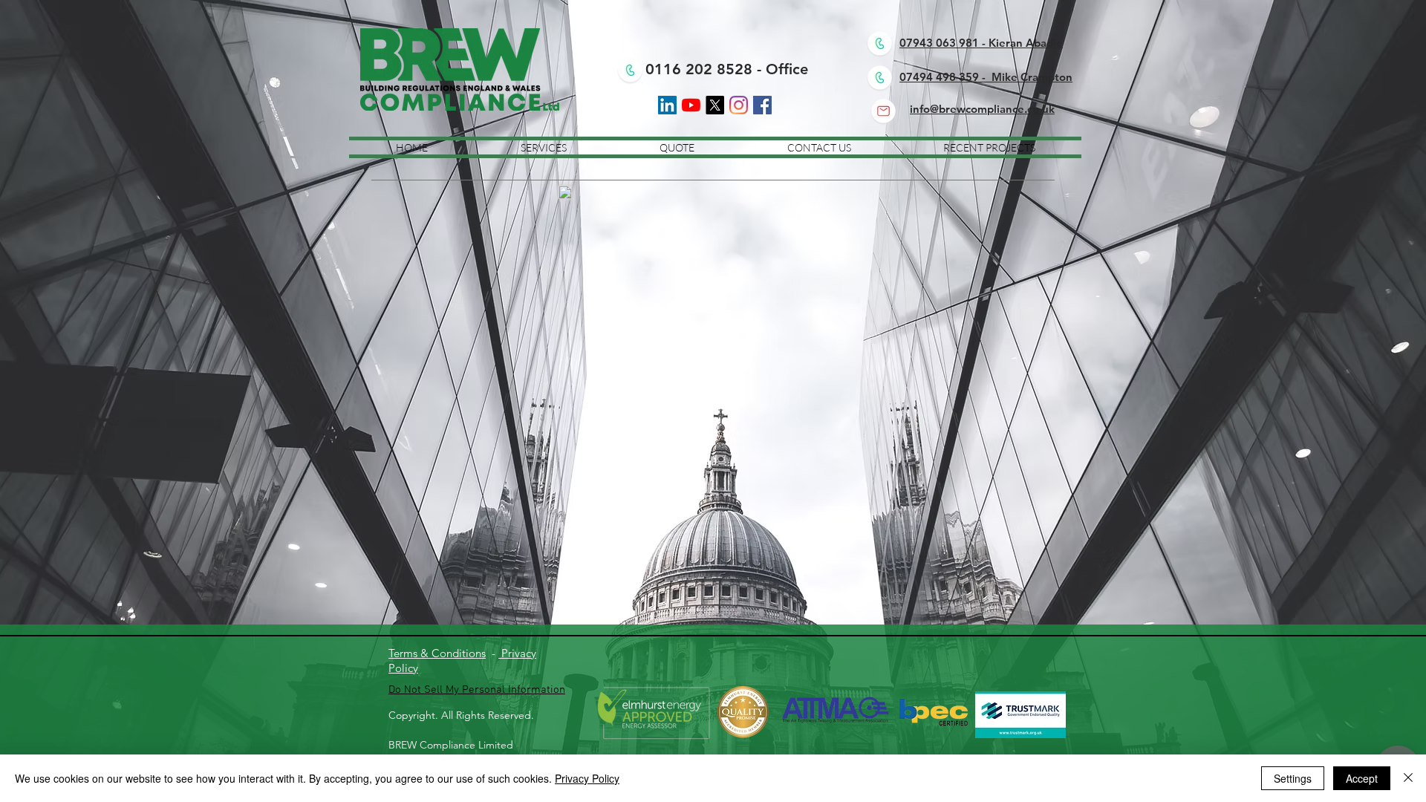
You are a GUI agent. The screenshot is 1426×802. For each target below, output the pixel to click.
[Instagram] (738, 105)
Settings (1293, 778)
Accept (1362, 778)
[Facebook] (762, 105)
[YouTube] (691, 105)
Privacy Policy (587, 778)
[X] (715, 105)
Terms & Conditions (437, 653)
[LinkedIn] (667, 105)
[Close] (1408, 778)
